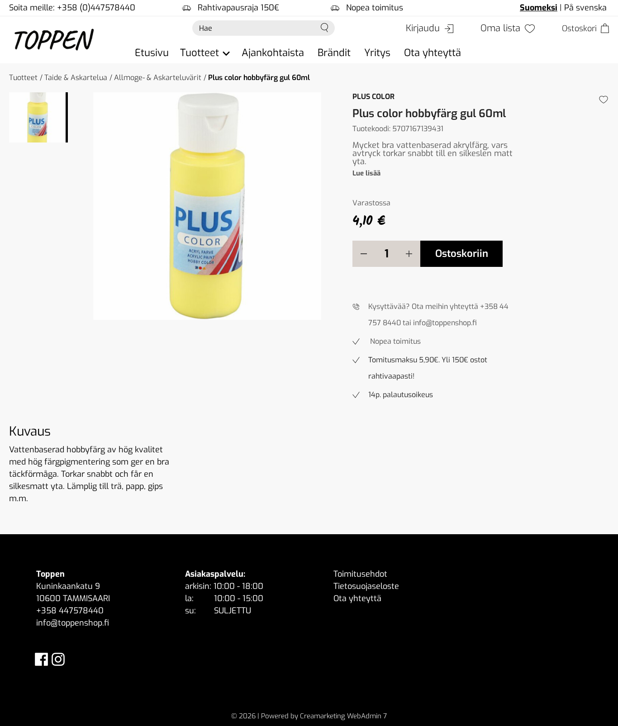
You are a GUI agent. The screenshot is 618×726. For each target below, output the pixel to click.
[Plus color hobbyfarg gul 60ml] (207, 206)
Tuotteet (23, 77)
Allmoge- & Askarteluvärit (157, 77)
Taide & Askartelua (75, 77)
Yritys (377, 52)
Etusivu (152, 52)
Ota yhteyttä (432, 52)
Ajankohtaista (273, 52)
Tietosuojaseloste (366, 586)
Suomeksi (538, 7)
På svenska (585, 7)
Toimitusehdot (360, 574)
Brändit (334, 52)
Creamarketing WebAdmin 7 (343, 716)
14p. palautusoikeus (400, 394)
